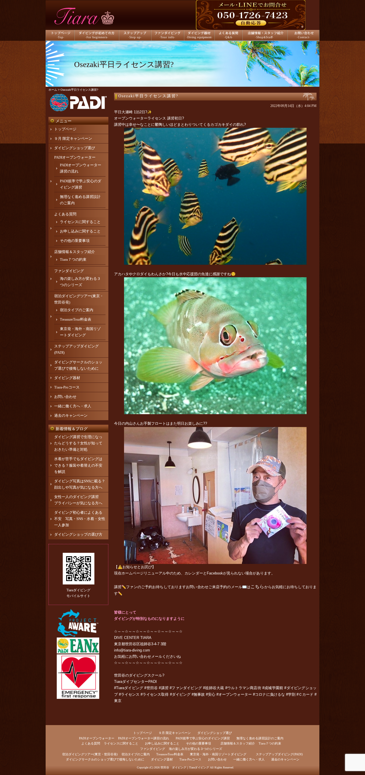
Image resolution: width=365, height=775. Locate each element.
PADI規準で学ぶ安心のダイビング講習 (203, 738)
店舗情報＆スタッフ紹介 (74, 252)
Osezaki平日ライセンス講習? (148, 96)
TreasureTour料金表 (75, 319)
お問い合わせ (65, 396)
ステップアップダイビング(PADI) (279, 754)
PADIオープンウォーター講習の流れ (143, 738)
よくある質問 (65, 214)
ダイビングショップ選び (74, 148)
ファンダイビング (69, 271)
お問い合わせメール (145, 656)
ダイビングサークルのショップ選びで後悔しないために (105, 759)
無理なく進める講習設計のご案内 (259, 738)
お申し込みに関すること (80, 231)
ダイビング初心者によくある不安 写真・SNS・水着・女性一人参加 (79, 518)
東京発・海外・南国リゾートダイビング (218, 754)
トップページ (65, 129)
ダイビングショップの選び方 (78, 534)
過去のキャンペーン (71, 415)
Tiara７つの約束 (73, 259)
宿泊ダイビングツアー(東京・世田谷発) (90, 754)
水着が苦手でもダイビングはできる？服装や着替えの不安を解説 (78, 465)
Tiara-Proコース (67, 387)
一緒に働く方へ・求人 (72, 406)
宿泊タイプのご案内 (76, 310)
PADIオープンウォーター (75, 157)
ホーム (52, 89)
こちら (257, 586)
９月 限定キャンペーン (73, 138)
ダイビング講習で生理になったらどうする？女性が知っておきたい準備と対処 (78, 443)
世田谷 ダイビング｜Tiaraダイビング (185, 767)
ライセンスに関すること (80, 222)
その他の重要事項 (75, 240)
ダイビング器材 (67, 378)
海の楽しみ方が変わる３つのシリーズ (195, 748)
